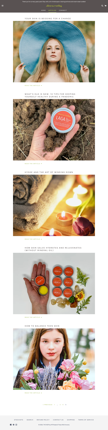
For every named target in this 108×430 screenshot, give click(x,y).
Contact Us (58, 420)
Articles (52, 10)
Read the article (33, 85)
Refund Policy (43, 420)
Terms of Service (86, 420)
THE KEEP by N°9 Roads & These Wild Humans (56, 424)
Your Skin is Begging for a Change (48, 18)
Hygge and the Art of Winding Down (49, 172)
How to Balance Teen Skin (42, 326)
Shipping (71, 420)
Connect (63, 10)
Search (30, 420)
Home (43, 10)
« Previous (47, 404)
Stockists (18, 420)
